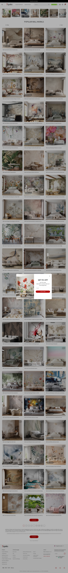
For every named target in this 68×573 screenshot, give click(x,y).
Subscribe (43, 291)
